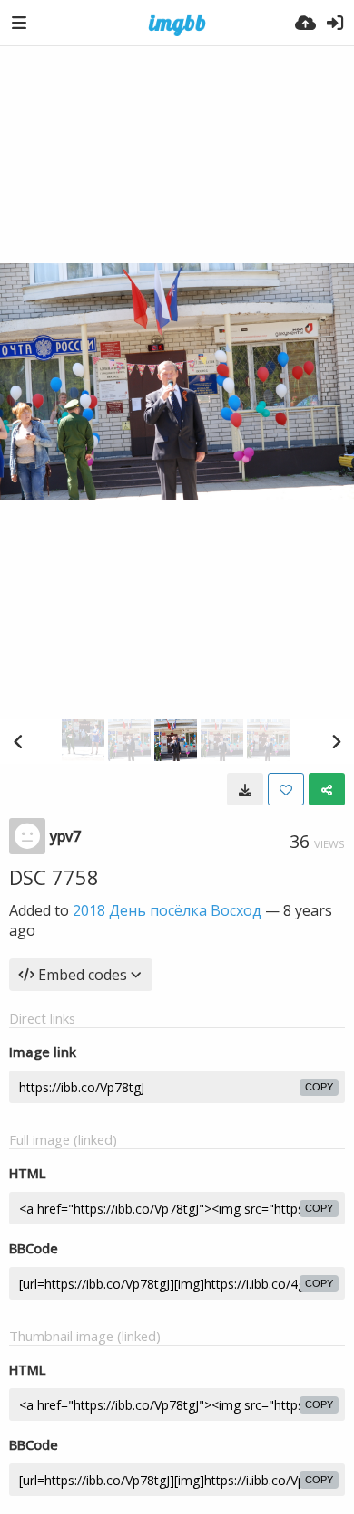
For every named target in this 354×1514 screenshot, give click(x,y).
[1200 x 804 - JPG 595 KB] (245, 789)
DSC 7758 (54, 876)
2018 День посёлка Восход (167, 910)
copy (319, 1086)
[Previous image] (18, 741)
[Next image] (336, 741)
